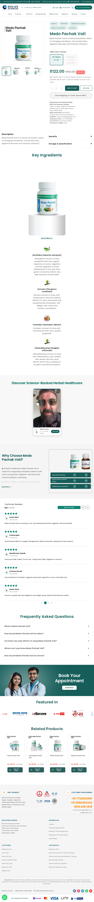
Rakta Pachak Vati (56, 755)
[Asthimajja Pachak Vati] (36, 743)
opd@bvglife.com (86, 813)
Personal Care (6, 856)
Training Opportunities (56, 828)
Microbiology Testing (56, 860)
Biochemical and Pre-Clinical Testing (61, 853)
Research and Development (58, 831)
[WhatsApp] (86, 890)
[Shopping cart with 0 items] (72, 8)
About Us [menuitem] (74, 14)
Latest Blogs (53, 838)
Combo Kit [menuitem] (29, 14)
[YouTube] (90, 890)
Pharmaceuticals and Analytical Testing (62, 856)
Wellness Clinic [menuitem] (53, 14)
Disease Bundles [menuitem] (41, 14)
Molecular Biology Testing (57, 867)
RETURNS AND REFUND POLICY (44, 891)
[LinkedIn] (82, 890)
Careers (51, 824)
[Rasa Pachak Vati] (15, 743)
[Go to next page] (52, 603)
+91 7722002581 (82, 798)
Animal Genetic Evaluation (58, 863)
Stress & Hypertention (9, 860)
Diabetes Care (7, 849)
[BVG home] (10, 8)
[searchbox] (35, 7)
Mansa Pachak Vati (78, 755)
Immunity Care (7, 863)
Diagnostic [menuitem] (65, 14)
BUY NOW (86, 88)
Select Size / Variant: (58, 52)
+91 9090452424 (81, 802)
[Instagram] (78, 890)
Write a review (69, 507)
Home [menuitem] (10, 14)
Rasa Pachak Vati (13, 755)
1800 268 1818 (83, 807)
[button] (6, 71)
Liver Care (5, 853)
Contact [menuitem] (83, 14)
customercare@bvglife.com (82, 810)
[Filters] (83, 507)
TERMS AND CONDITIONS (23, 891)
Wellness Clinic (54, 849)
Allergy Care (6, 871)
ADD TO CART (72, 88)
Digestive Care (7, 867)
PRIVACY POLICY (7, 891)
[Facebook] (74, 890)
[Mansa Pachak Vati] (78, 743)
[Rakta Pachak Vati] (57, 743)
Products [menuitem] (18, 14)
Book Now (69, 688)
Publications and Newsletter (58, 835)
